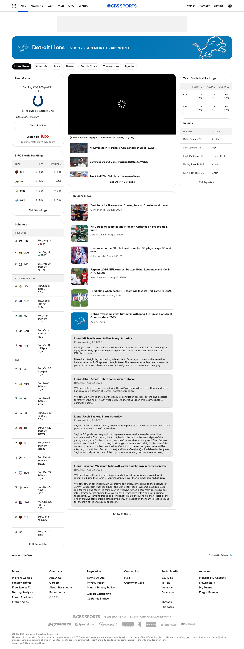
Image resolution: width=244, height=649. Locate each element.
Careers (54, 583)
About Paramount (60, 587)
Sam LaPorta (190, 147)
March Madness (22, 597)
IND (26, 264)
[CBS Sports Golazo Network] (150, 616)
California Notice (98, 598)
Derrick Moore (191, 173)
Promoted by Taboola (218, 555)
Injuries (130, 66)
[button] (14, 6)
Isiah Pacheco (191, 156)
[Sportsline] (84, 624)
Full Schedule (38, 544)
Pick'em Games (22, 578)
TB (25, 428)
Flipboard (167, 607)
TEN (26, 472)
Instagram (167, 587)
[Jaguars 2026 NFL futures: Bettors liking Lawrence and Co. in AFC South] (79, 276)
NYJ (26, 316)
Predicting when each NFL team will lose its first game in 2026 (131, 291)
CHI (22, 172)
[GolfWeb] (188, 624)
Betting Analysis (22, 592)
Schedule (41, 66)
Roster (70, 66)
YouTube (167, 578)
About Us (55, 578)
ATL (26, 458)
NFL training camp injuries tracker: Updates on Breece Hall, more (129, 228)
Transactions (111, 66)
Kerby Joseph (191, 164)
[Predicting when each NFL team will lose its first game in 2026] (79, 298)
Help (127, 578)
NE (25, 413)
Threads (166, 602)
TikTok (165, 583)
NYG (26, 502)
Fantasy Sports (21, 583)
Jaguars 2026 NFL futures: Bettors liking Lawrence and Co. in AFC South (130, 271)
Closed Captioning (99, 594)
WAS (26, 252)
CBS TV (54, 597)
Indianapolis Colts (35, 111)
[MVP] (151, 623)
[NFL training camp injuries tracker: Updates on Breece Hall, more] (79, 233)
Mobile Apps (20, 602)
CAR (26, 331)
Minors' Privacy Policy (101, 587)
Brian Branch (190, 139)
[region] (122, 104)
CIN (26, 241)
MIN (22, 191)
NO (26, 286)
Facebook (167, 592)
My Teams (205, 587)
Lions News (21, 66)
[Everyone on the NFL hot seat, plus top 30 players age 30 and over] (79, 255)
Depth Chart (89, 66)
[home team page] (38, 101)
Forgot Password (210, 592)
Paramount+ (57, 592)
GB (22, 181)
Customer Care (134, 583)
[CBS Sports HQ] (115, 616)
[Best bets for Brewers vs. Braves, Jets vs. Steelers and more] (79, 212)
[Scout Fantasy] (169, 624)
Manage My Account (212, 578)
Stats (56, 66)
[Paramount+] (108, 623)
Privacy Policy (95, 583)
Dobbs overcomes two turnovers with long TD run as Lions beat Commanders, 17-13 (131, 315)
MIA (26, 398)
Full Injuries (206, 182)
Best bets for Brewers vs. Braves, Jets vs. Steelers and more (129, 205)
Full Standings (38, 210)
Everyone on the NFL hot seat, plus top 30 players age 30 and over (130, 249)
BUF (26, 301)
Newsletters (207, 583)
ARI (26, 345)
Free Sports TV (21, 587)
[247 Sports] (59, 624)
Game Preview (38, 125)
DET (22, 200)
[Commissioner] (131, 623)
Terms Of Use (96, 578)
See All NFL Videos (122, 182)
